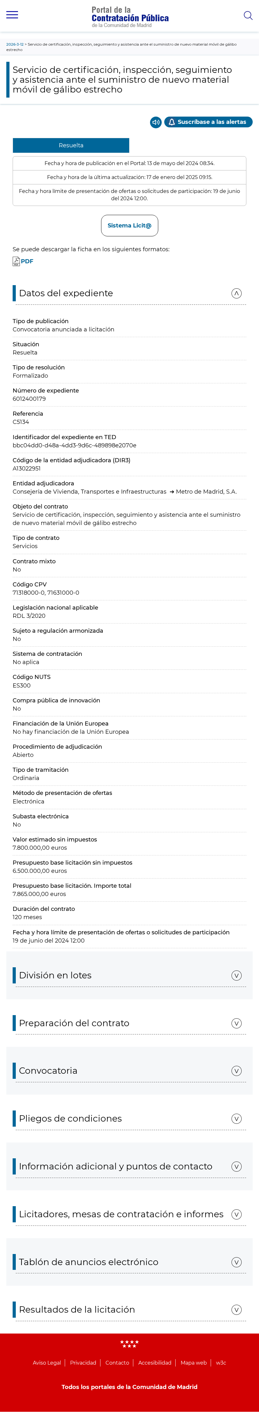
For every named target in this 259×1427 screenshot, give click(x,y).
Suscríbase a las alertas (212, 121)
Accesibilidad (155, 1363)
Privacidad (83, 1363)
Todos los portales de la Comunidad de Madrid (129, 1387)
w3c (221, 1363)
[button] (12, 14)
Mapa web (194, 1363)
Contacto (117, 1363)
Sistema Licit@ (130, 225)
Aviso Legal (47, 1363)
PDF (27, 261)
